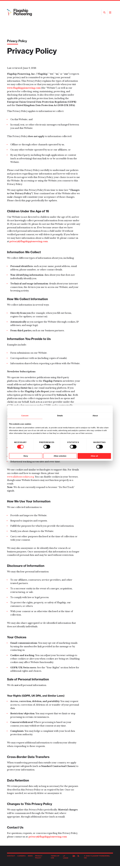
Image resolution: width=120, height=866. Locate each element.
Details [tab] (60, 416)
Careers (21, 856)
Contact (11, 856)
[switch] (46, 447)
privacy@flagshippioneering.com (48, 836)
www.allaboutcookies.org (20, 476)
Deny (26, 456)
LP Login (65, 857)
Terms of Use (55, 857)
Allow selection (60, 456)
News (30, 856)
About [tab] (95, 416)
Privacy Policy (38, 857)
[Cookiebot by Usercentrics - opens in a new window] (100, 409)
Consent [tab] (24, 416)
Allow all (94, 456)
